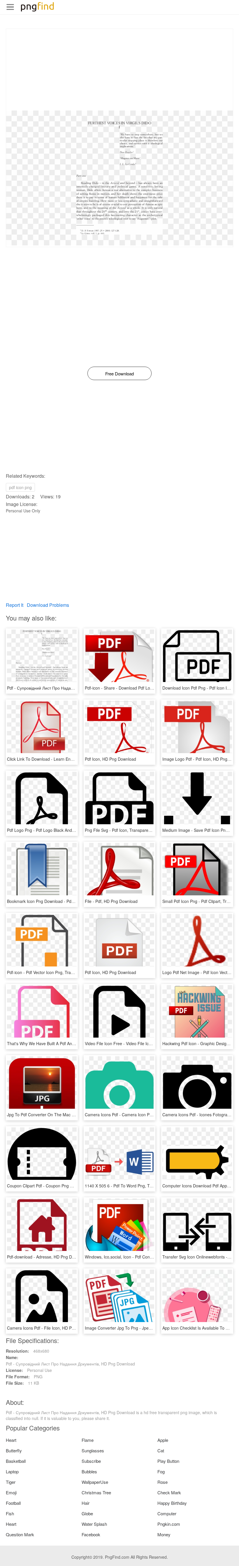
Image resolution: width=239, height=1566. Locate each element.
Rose (162, 1482)
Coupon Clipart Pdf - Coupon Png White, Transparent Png (60, 1186)
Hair (85, 1503)
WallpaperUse (95, 1482)
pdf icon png (20, 487)
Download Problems (48, 605)
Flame (88, 1440)
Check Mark (169, 1492)
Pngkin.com (168, 1524)
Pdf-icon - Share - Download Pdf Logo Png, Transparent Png (140, 688)
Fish (10, 1513)
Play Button (168, 1461)
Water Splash (94, 1524)
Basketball (16, 1461)
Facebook (91, 1534)
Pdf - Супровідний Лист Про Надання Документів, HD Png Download (71, 688)
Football (13, 1503)
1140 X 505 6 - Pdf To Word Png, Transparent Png (131, 1186)
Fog (161, 1471)
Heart (11, 1440)
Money (164, 1534)
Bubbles (89, 1471)
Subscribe (91, 1461)
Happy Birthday (172, 1503)
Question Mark (20, 1534)
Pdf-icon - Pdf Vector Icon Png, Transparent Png (51, 972)
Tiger (10, 1482)
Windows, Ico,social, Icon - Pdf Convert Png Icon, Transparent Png (146, 1257)
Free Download (119, 373)
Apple (162, 1440)
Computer (166, 1513)
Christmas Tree (96, 1492)
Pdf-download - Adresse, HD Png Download (47, 1257)
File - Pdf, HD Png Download (111, 901)
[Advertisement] (119, 69)
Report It (14, 605)
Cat (160, 1450)
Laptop (12, 1471)
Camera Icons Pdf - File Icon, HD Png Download (51, 1328)
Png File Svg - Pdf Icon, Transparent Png (122, 830)
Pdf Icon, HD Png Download (110, 759)
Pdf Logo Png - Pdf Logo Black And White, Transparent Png (62, 830)
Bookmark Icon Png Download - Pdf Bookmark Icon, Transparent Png (71, 901)
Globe (87, 1513)
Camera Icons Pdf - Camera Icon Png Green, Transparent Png (142, 1114)
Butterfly (14, 1450)
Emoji (11, 1492)
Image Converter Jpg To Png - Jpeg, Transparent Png (134, 1328)
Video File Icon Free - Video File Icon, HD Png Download (137, 1043)
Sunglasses (93, 1450)
